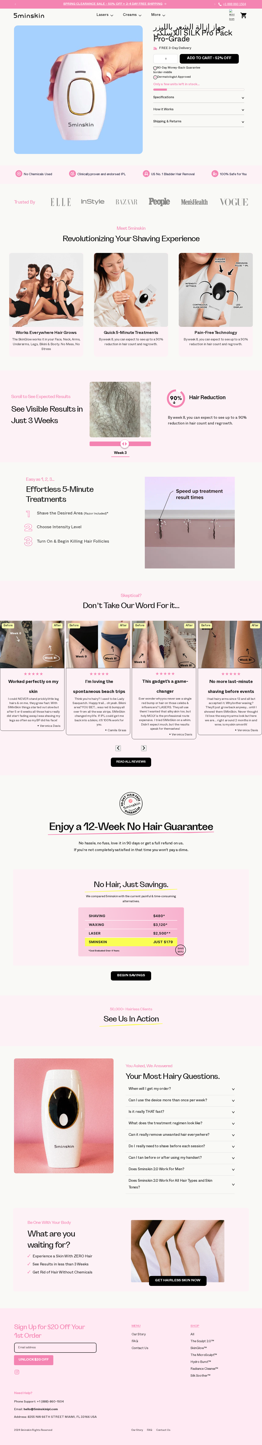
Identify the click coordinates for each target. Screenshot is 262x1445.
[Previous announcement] (15, 4)
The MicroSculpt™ (203, 1355)
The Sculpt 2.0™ (202, 1342)
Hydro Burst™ (200, 1362)
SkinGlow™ (198, 1348)
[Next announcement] (215, 4)
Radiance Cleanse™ (204, 1369)
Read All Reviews (131, 762)
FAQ (135, 1342)
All (192, 1335)
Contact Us (140, 1348)
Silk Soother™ (200, 1376)
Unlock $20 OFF (34, 1360)
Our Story (139, 1335)
